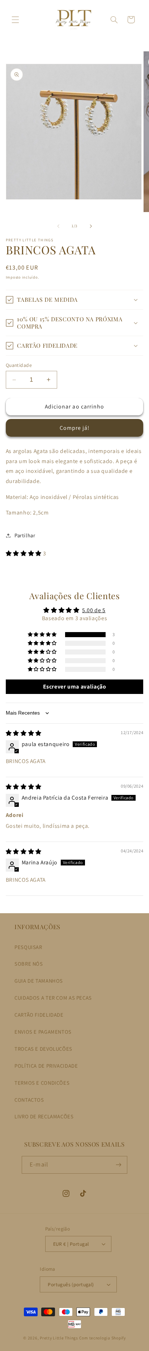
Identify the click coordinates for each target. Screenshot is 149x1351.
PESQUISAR (28, 947)
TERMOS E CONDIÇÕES (41, 1082)
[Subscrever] (118, 1165)
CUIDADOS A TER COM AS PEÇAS (53, 997)
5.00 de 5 (94, 610)
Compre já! (75, 428)
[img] (24, 733)
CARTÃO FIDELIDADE (39, 1014)
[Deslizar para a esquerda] (58, 226)
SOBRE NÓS (28, 963)
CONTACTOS (29, 1099)
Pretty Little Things (59, 1338)
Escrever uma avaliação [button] (74, 686)
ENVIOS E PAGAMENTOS (43, 1031)
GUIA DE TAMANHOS (38, 980)
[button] (15, 19)
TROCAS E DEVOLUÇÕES (43, 1048)
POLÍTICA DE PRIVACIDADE (46, 1065)
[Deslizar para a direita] (91, 226)
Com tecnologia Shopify (102, 1338)
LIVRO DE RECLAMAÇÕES (44, 1116)
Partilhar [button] (24, 535)
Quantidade (19, 365)
